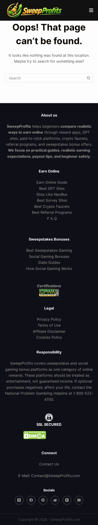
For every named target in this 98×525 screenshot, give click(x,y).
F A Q (52, 218)
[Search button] (89, 78)
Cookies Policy (49, 337)
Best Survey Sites (52, 200)
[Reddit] (55, 500)
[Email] (79, 500)
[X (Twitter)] (19, 500)
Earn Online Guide (51, 182)
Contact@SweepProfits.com (55, 475)
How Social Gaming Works (49, 268)
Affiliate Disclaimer (49, 331)
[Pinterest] (43, 500)
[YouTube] (67, 500)
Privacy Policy (49, 319)
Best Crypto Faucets (52, 206)
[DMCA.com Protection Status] (49, 435)
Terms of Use (49, 325)
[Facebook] (31, 500)
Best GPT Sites (52, 188)
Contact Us (49, 464)
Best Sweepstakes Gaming (49, 250)
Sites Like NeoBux (51, 194)
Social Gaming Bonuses (49, 256)
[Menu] (91, 10)
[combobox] (45, 78)
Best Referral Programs (52, 212)
